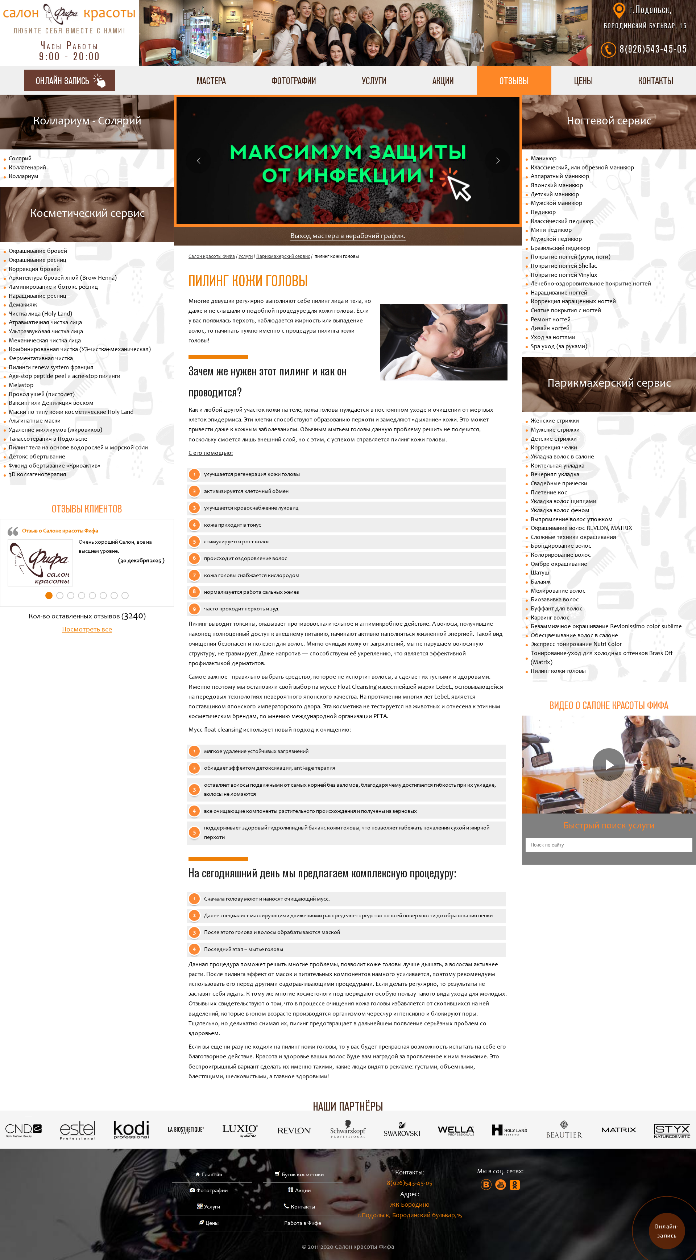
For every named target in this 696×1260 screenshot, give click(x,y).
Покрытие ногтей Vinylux (564, 275)
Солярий (20, 159)
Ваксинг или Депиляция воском (51, 403)
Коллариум (23, 177)
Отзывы (514, 80)
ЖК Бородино (409, 1210)
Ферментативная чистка (41, 359)
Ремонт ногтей (551, 320)
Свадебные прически (559, 484)
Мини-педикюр (551, 230)
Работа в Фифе (302, 1223)
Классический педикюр (562, 222)
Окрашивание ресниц (37, 261)
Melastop (21, 386)
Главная (212, 1175)
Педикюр (543, 213)
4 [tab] (81, 595)
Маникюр (543, 159)
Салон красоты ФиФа (211, 256)
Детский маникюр (555, 195)
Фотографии (294, 80)
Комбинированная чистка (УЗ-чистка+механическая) (80, 350)
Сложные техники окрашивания (573, 538)
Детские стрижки (554, 439)
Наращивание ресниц (37, 296)
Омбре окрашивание (559, 564)
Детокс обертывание (37, 457)
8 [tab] (125, 595)
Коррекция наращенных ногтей (573, 302)
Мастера (211, 80)
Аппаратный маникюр (560, 177)
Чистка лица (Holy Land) (40, 314)
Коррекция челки (554, 448)
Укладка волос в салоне (562, 457)
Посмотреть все (87, 630)
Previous (198, 160)
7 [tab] (114, 595)
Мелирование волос (558, 591)
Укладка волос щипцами (563, 502)
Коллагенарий (27, 168)
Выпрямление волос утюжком (572, 520)
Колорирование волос (561, 555)
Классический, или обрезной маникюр (582, 168)
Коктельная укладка (557, 466)
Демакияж (23, 305)
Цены (583, 80)
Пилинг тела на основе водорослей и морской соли (78, 448)
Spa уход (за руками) (559, 347)
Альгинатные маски (35, 421)
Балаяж (541, 582)
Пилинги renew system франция (51, 368)
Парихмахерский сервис (283, 256)
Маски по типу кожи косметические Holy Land (71, 412)
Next (497, 160)
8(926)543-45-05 (653, 48)
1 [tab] (49, 595)
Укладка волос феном (560, 511)
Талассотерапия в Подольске (48, 439)
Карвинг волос (550, 618)
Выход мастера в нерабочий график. (348, 236)
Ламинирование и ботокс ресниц (53, 287)
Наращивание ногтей (559, 293)
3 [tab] (70, 595)
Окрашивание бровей (38, 251)
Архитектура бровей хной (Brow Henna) (63, 278)
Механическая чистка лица (45, 341)
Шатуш (540, 573)
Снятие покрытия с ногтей (566, 311)
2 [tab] (59, 595)
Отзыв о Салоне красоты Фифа (60, 531)
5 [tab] (92, 595)
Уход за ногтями (553, 338)
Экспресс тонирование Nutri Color (576, 645)
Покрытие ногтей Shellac (564, 266)
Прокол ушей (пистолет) (42, 395)
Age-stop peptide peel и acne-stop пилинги (64, 377)
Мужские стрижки (555, 430)
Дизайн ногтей (550, 329)
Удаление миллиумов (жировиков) (55, 430)
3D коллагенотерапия (37, 475)
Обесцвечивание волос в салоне (574, 636)
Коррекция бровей (34, 270)
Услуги (374, 80)
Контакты (655, 80)
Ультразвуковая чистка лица (46, 332)
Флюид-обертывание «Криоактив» (54, 466)
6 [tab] (103, 595)
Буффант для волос (557, 609)
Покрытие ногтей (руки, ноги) (570, 257)
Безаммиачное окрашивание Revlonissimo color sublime (606, 627)
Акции (443, 80)
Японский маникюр (557, 186)
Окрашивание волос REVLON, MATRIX (581, 529)
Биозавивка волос (555, 600)
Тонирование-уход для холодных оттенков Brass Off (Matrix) (602, 658)
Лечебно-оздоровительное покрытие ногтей (591, 284)
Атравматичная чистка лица (45, 323)
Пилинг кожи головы (558, 671)
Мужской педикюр (556, 239)
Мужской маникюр (556, 204)
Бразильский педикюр (560, 249)
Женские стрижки (555, 421)
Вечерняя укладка (555, 475)
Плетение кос (549, 493)
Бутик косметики (303, 1175)
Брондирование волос (561, 546)
